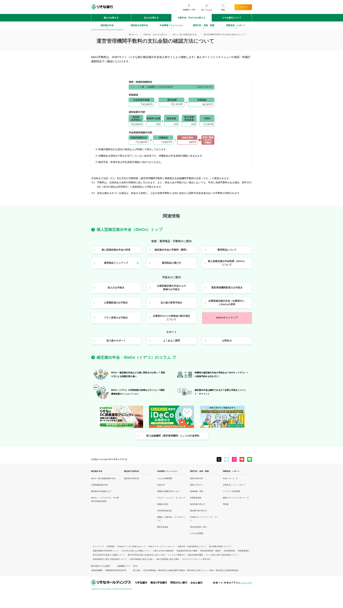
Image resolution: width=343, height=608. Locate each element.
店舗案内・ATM (189, 10)
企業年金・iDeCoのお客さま (191, 18)
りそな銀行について (231, 18)
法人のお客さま (151, 18)
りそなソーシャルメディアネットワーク (109, 459)
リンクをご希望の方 (176, 555)
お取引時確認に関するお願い (141, 559)
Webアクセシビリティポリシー (162, 546)
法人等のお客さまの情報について (136, 551)
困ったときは (207, 10)
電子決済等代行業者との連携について (109, 555)
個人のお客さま (111, 18)
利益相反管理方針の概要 (187, 551)
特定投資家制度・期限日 (210, 551)
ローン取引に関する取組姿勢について (222, 555)
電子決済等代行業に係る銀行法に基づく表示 (146, 555)
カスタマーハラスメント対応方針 (196, 559)
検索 (223, 10)
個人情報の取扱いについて (220, 546)
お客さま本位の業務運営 (163, 551)
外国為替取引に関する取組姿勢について (109, 559)
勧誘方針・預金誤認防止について (192, 546)
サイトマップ (98, 546)
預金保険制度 (229, 551)
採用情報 (110, 546)
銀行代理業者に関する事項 (168, 559)
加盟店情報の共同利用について (106, 551)
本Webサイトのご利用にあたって (131, 546)
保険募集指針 (243, 551)
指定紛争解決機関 (195, 555)
